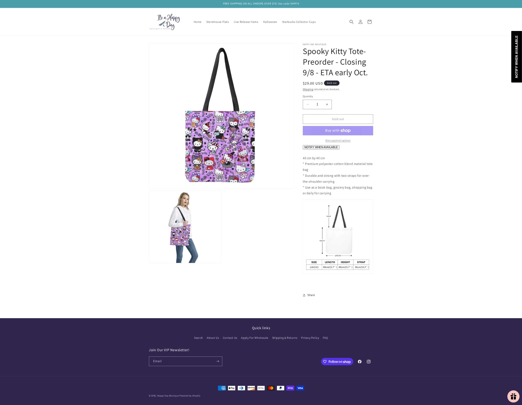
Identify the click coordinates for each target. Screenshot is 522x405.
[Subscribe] (217, 361)
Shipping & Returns (284, 338)
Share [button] (311, 295)
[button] (351, 21)
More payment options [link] (338, 140)
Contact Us (230, 338)
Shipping (308, 89)
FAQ (325, 338)
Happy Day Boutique (168, 395)
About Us (213, 338)
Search (198, 338)
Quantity (308, 96)
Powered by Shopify (189, 395)
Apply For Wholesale (254, 338)
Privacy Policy (310, 338)
